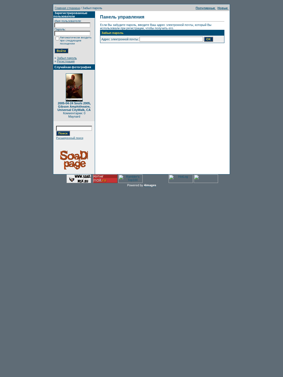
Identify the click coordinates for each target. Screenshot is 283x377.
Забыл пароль (67, 58)
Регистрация (66, 61)
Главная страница (67, 8)
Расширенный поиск (69, 137)
